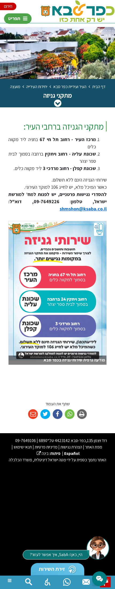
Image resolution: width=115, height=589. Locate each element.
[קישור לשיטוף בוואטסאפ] (69, 414)
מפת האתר (93, 447)
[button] (47, 581)
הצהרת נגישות (71, 447)
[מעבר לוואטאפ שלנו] (67, 581)
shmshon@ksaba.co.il (83, 209)
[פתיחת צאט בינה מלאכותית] (97, 547)
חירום (8, 6)
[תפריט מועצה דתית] (57, 103)
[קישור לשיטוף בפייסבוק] (57, 414)
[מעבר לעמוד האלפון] (86, 581)
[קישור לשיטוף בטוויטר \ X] (45, 414)
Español (71, 453)
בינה (43, 453)
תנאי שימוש (23, 447)
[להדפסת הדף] (82, 414)
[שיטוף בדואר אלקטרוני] (33, 414)
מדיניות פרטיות (46, 447)
